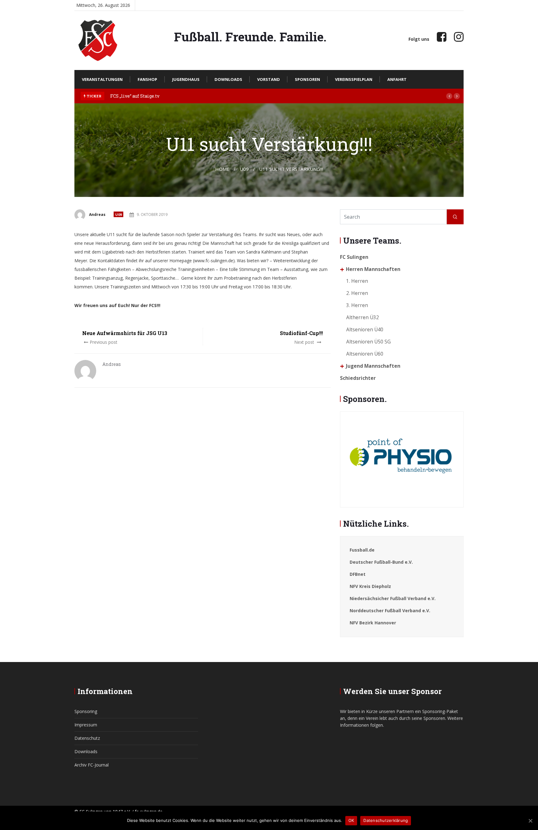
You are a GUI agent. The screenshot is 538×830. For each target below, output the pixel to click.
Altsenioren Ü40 (364, 329)
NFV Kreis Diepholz (370, 586)
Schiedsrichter (358, 378)
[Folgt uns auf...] (441, 36)
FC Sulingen (354, 257)
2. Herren (357, 293)
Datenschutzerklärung (385, 820)
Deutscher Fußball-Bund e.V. (381, 562)
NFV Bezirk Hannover (373, 623)
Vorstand (268, 79)
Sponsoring (85, 711)
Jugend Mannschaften (373, 366)
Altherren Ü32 (362, 317)
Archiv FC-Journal (91, 765)
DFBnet (358, 574)
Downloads (228, 79)
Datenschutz (87, 738)
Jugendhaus (186, 79)
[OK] (530, 821)
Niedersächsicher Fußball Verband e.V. (393, 598)
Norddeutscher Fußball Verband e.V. (390, 610)
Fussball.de (362, 550)
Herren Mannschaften (373, 269)
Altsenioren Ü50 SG (368, 341)
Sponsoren (307, 79)
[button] (449, 96)
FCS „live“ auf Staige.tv (134, 96)
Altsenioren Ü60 (364, 354)
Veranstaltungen (102, 79)
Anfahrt (397, 79)
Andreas (97, 214)
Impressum (85, 725)
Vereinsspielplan (353, 79)
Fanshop (147, 79)
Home (222, 169)
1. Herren (357, 281)
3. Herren (357, 305)
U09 (118, 214)
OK (351, 820)
